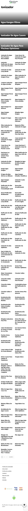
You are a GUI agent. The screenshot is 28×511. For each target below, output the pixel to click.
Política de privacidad (7, 466)
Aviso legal (5, 468)
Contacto (4, 473)
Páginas (4, 477)
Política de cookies (6, 471)
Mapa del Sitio (5, 475)
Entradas (4, 480)
